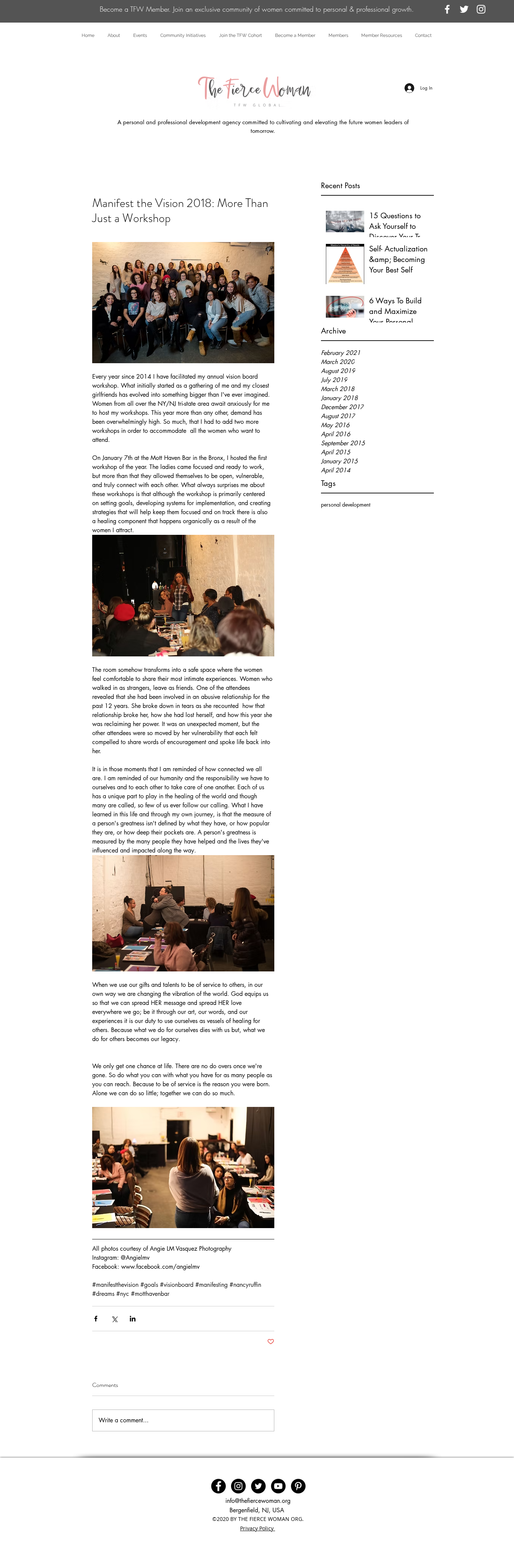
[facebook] (447, 9)
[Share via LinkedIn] (132, 1318)
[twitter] (464, 9)
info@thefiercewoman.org (257, 1501)
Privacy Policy (257, 1528)
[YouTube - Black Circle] (278, 1486)
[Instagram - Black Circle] (238, 1486)
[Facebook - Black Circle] (218, 1486)
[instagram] (481, 9)
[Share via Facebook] (95, 1318)
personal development (345, 504)
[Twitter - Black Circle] (258, 1486)
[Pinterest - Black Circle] (298, 1486)
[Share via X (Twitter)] (114, 1318)
